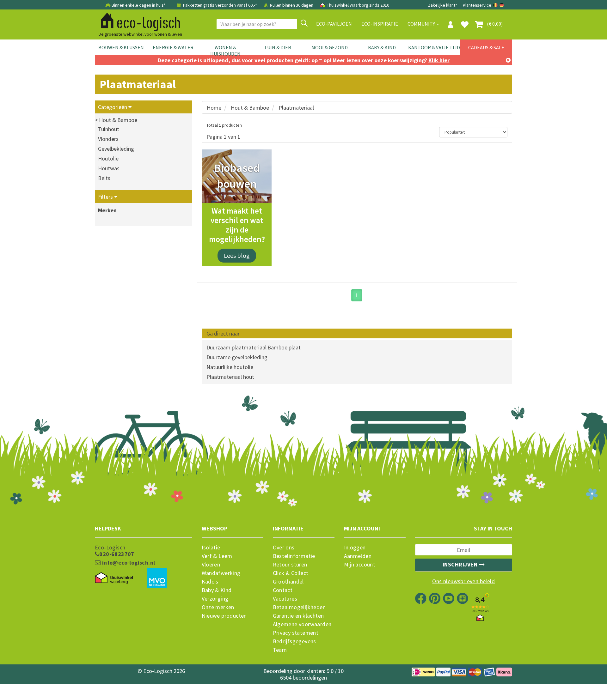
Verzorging (215, 598)
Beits (104, 178)
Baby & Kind (382, 47)
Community (422, 24)
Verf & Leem (217, 556)
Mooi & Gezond (329, 47)
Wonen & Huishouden (225, 50)
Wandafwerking (221, 573)
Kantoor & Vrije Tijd (434, 47)
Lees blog (237, 255)
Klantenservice (477, 5)
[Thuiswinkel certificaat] (114, 578)
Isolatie (211, 547)
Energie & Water (173, 47)
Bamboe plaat (284, 347)
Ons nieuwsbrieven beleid (463, 581)
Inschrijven (461, 564)
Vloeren (211, 564)
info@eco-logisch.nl (128, 562)
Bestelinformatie (294, 556)
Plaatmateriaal (296, 107)
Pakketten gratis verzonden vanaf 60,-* (220, 5)
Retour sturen (290, 564)
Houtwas (109, 168)
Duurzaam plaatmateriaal (236, 347)
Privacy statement (296, 632)
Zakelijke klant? (442, 5)
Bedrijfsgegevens (294, 641)
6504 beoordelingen (303, 677)
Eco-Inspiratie (379, 24)
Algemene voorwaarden (302, 624)
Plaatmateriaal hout (230, 376)
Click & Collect (291, 573)
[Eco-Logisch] (138, 21)
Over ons (284, 547)
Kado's (210, 581)
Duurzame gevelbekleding (236, 357)
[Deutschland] (502, 5)
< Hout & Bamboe (116, 120)
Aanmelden (358, 556)
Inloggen (355, 547)
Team (280, 649)
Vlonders (108, 138)
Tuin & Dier (277, 47)
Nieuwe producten (224, 615)
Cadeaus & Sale (486, 47)
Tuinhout (108, 129)
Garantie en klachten (298, 615)
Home (214, 107)
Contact (283, 590)
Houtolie (108, 158)
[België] (496, 5)
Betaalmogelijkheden (299, 607)
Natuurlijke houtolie (229, 367)
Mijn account (360, 564)
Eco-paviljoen (334, 24)
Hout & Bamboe (250, 107)
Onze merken (218, 607)
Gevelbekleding (116, 148)
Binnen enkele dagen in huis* (138, 5)
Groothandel (288, 581)
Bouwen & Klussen (121, 47)
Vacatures (285, 598)
